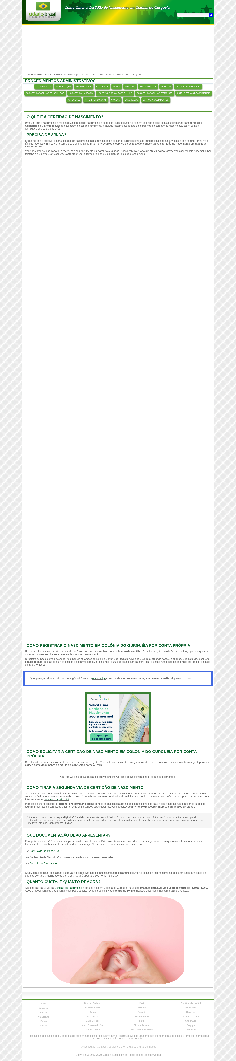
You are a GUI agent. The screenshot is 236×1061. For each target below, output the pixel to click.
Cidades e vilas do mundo (141, 1046)
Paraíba (142, 1007)
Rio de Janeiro (142, 1025)
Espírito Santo (93, 1007)
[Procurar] (211, 15)
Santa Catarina (191, 1016)
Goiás (92, 1012)
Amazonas (43, 1017)
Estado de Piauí (45, 74)
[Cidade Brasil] (42, 16)
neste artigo (99, 678)
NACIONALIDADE (84, 86)
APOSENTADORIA (148, 86)
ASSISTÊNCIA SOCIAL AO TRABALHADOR (45, 93)
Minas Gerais (93, 1029)
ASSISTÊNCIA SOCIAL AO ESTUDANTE (154, 93)
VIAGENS (115, 100)
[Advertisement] (118, 48)
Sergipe (191, 1025)
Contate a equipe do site (111, 1046)
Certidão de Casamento (43, 863)
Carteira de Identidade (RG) (45, 851)
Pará (141, 1003)
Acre (43, 1003)
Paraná (141, 1012)
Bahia (43, 1021)
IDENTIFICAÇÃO (63, 86)
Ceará (43, 1025)
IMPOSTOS (130, 86)
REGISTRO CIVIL (43, 86)
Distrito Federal (92, 1003)
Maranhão (92, 1016)
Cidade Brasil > (31, 74)
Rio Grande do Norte (142, 1029)
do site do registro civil (56, 799)
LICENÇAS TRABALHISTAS (188, 86)
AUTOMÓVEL (74, 100)
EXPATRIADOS (131, 100)
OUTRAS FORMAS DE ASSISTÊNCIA (193, 93)
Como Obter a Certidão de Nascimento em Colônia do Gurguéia (117, 8)
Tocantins (190, 1029)
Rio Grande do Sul (191, 1003)
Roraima (190, 1012)
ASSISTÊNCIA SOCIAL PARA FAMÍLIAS (115, 93)
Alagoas (43, 1008)
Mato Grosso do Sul (93, 1025)
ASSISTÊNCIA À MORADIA (81, 93)
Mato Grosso (93, 1021)
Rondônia (190, 1007)
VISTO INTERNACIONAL (95, 100)
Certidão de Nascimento (68, 887)
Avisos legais (87, 1046)
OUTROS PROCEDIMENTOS (155, 100)
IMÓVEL (116, 86)
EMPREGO (166, 86)
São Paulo (190, 1021)
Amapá (43, 1012)
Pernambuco (142, 1016)
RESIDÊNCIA (102, 86)
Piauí (141, 1021)
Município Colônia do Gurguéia (67, 74)
